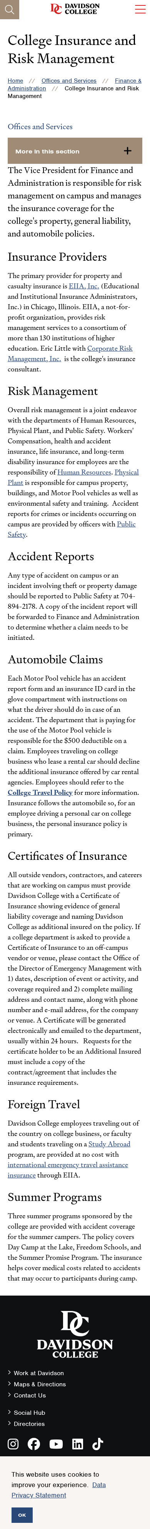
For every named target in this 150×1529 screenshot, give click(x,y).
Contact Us (30, 1395)
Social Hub (29, 1413)
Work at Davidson (39, 1373)
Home (15, 81)
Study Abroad (109, 1143)
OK (22, 1515)
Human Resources (84, 472)
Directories (29, 1424)
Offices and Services (69, 81)
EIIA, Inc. (84, 285)
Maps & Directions (40, 1384)
